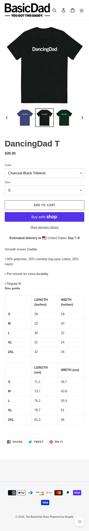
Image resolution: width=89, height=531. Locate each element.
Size (7, 182)
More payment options (45, 227)
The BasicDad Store (37, 516)
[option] (25, 117)
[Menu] (81, 10)
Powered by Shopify (61, 516)
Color (8, 165)
